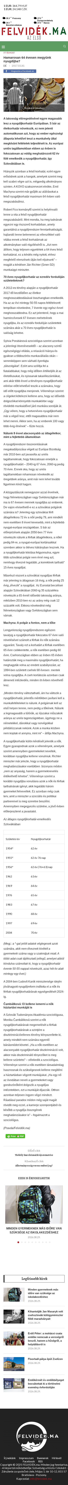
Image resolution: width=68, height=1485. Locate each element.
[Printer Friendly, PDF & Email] (15, 1136)
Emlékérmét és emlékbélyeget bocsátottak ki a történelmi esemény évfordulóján (46, 1384)
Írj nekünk (10, 1458)
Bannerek (42, 1458)
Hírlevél (56, 1458)
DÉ (5, 65)
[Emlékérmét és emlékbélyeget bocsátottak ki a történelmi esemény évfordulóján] (13, 1385)
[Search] (64, 46)
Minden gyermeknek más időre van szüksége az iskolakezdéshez (43, 1293)
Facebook (29, 1461)
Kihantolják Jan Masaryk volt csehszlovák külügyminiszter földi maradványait (45, 1315)
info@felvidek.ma (41, 1478)
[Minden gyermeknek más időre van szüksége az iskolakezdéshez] (34, 1204)
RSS (40, 1461)
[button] (8, 1216)
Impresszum (26, 1458)
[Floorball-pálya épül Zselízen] (13, 1364)
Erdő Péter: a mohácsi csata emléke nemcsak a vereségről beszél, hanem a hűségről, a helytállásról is (46, 1339)
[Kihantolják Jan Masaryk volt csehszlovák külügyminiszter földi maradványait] (13, 1317)
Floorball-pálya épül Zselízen (45, 1358)
